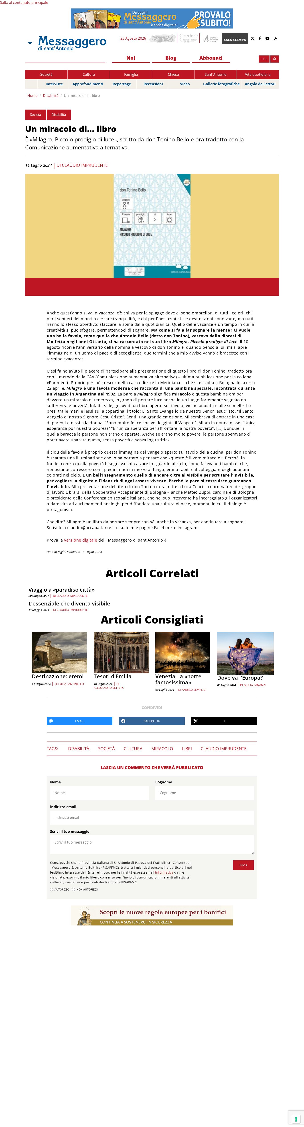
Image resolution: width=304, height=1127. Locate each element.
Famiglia (131, 74)
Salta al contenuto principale (24, 2)
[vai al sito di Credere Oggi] (189, 38)
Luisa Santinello (71, 684)
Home (32, 95)
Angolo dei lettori (260, 84)
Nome (55, 782)
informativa (164, 872)
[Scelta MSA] (29, 43)
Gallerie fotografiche (221, 84)
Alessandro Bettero (109, 688)
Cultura (89, 74)
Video (185, 84)
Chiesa (173, 74)
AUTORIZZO (62, 889)
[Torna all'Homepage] (72, 43)
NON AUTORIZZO (87, 889)
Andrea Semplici (194, 690)
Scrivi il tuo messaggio (69, 831)
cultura (133, 749)
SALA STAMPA (235, 40)
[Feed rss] (275, 38)
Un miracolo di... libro (82, 95)
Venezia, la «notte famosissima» (178, 679)
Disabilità (51, 95)
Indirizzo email (63, 806)
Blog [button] (170, 57)
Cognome (163, 782)
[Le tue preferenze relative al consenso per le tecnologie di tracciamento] (296, 1119)
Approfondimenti (88, 84)
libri (187, 749)
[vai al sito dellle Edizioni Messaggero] (211, 38)
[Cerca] (274, 59)
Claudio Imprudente (85, 165)
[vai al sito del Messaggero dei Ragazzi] (162, 38)
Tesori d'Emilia (113, 676)
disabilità (78, 749)
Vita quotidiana (258, 74)
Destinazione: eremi (58, 676)
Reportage (122, 84)
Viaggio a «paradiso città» (61, 589)
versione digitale (80, 540)
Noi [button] (130, 57)
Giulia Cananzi (255, 685)
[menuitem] (131, 58)
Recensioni (153, 84)
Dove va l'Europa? (240, 677)
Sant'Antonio (216, 74)
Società (46, 74)
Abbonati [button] (211, 57)
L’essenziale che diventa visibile (69, 603)
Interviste (54, 84)
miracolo (162, 749)
